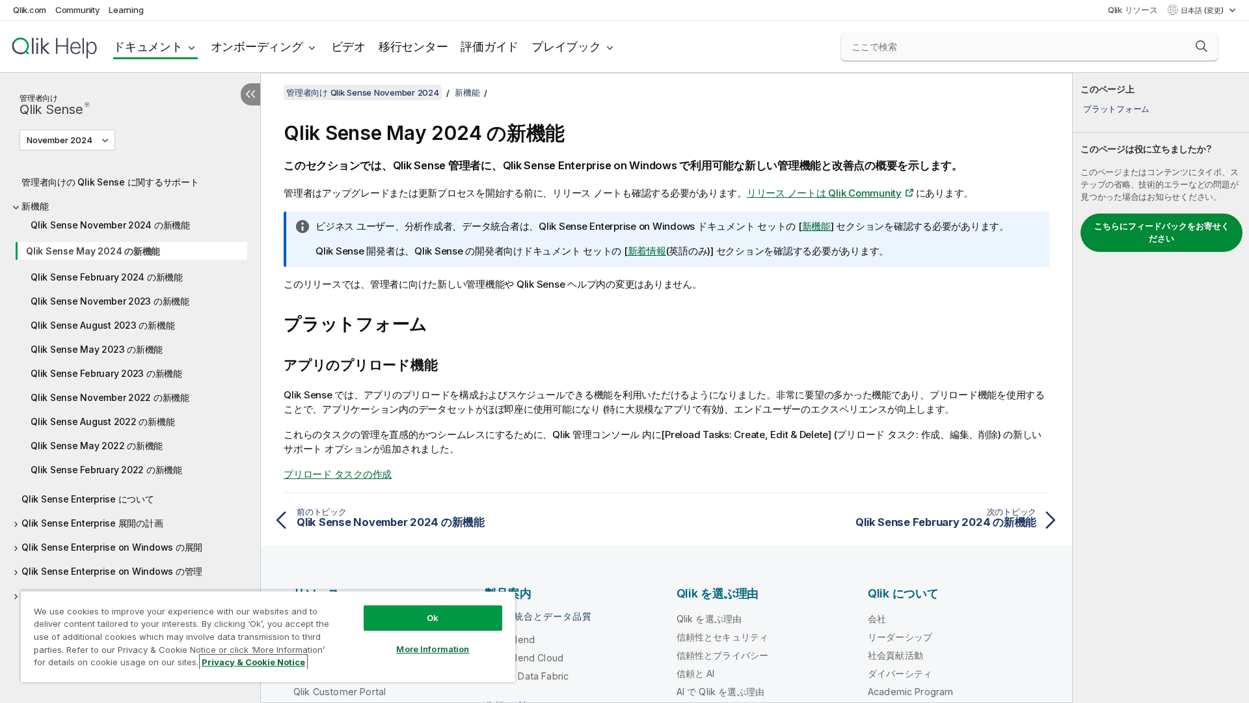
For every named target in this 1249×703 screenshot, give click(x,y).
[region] (268, 636)
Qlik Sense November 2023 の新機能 (110, 301)
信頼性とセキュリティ (723, 636)
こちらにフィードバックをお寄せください (1161, 232)
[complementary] (1161, 388)
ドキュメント (148, 46)
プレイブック (566, 46)
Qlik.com (29, 10)
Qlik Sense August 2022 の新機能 (102, 421)
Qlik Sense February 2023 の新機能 (106, 373)
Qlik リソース (1133, 10)
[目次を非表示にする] (250, 94)
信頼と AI (696, 673)
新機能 (34, 206)
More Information (432, 649)
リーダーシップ (900, 636)
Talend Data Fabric (527, 676)
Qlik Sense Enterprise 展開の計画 (92, 523)
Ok (432, 618)
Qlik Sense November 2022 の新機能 (110, 397)
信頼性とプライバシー (723, 655)
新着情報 (647, 251)
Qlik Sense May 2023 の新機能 (97, 349)
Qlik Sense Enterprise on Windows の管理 (111, 571)
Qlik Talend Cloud (524, 657)
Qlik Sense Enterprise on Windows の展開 (111, 547)
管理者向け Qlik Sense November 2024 (362, 92)
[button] (1201, 46)
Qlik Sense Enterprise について (87, 498)
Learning (126, 10)
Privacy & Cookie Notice (253, 662)
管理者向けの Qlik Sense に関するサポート (110, 181)
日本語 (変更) (1203, 10)
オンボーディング (257, 46)
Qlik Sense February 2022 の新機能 (106, 469)
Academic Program (911, 691)
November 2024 (59, 140)
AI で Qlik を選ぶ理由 (720, 691)
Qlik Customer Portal (339, 691)
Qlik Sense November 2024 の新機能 (110, 224)
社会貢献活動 (895, 655)
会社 (877, 618)
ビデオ (348, 46)
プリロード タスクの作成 (338, 474)
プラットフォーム (1116, 108)
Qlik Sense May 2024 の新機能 (93, 250)
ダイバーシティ (900, 673)
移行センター (413, 46)
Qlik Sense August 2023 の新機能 (102, 325)
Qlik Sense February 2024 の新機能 (107, 277)
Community (77, 10)
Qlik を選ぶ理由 (709, 618)
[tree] (130, 397)
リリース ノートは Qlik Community (824, 193)
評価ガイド (489, 46)
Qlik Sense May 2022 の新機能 (97, 445)
